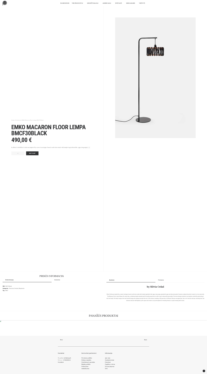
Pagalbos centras (110, 364)
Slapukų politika (85, 364)
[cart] (203, 3)
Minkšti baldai (92, 3)
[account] (197, 3)
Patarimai (108, 362)
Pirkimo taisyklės (86, 360)
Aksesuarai (107, 3)
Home (12, 120)
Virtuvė (142, 3)
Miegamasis (130, 3)
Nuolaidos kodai (109, 360)
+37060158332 (67, 360)
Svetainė (118, 3)
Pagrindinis (64, 3)
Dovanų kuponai (109, 366)
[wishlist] (200, 3)
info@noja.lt (67, 358)
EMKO (6, 290)
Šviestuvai (18, 120)
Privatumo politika (86, 358)
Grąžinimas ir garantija (88, 362)
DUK (106, 368)
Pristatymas (84, 366)
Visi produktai (77, 3)
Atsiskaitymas (85, 368)
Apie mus (107, 358)
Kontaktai (61, 362)
